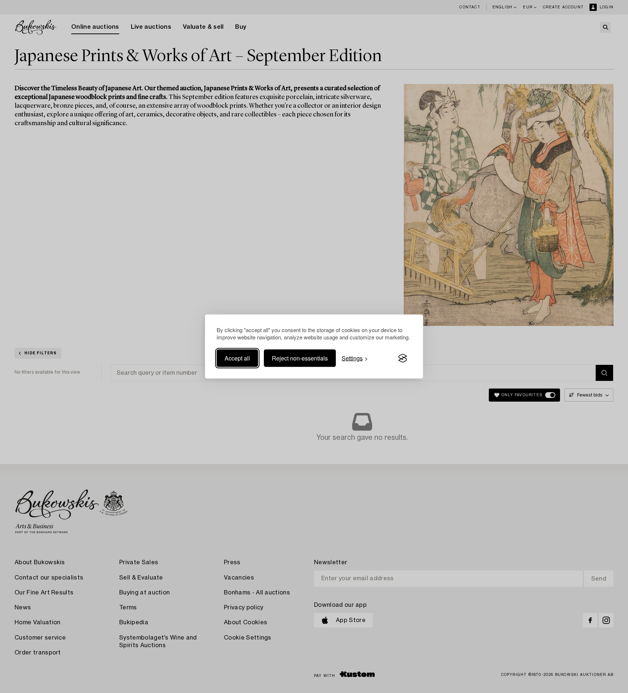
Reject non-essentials (300, 358)
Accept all (237, 358)
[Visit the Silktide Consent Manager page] (402, 358)
